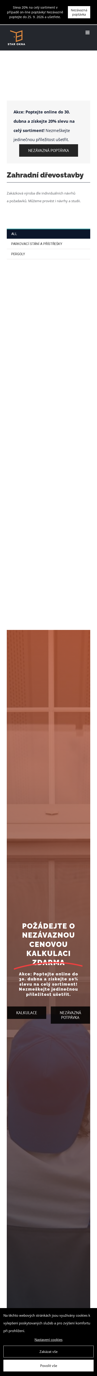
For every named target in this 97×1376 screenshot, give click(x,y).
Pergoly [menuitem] (18, 254)
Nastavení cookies (48, 1339)
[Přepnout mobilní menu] (87, 32)
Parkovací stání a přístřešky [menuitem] (36, 244)
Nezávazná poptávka (79, 12)
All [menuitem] (14, 234)
